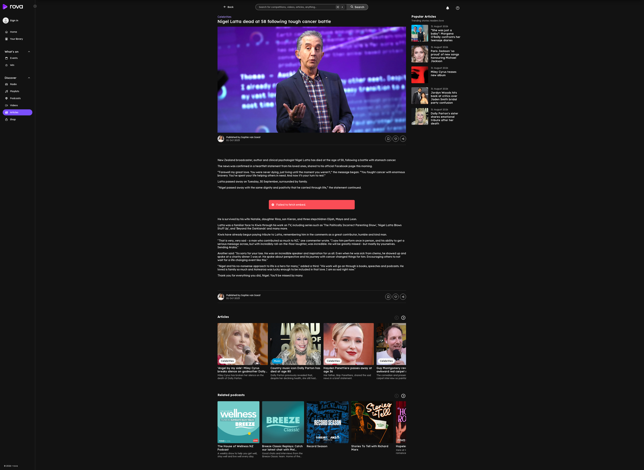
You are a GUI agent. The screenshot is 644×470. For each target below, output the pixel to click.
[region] (312, 351)
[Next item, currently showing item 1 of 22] (403, 317)
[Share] (403, 139)
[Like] (396, 139)
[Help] (458, 8)
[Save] (388, 139)
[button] (436, 33)
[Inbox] (448, 8)
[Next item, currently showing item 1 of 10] (403, 396)
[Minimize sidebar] (35, 6)
